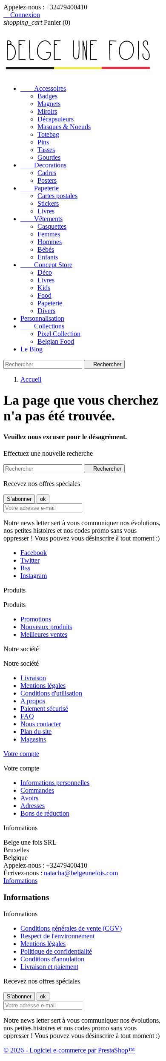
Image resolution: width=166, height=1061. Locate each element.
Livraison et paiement (49, 966)
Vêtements (41, 218)
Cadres (46, 172)
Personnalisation (42, 318)
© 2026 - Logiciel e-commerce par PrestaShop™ (69, 1050)
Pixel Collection (58, 333)
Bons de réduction (44, 813)
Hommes (49, 241)
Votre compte (21, 753)
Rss (25, 568)
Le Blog (31, 349)
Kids (43, 287)
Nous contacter (40, 723)
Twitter (30, 560)
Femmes (48, 234)
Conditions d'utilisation (51, 693)
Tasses (46, 149)
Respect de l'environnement (57, 936)
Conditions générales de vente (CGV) (71, 928)
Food (44, 295)
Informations (20, 880)
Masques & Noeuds (64, 126)
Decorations (43, 165)
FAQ (27, 716)
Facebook (33, 552)
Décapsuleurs (55, 119)
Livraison (33, 677)
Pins (43, 142)
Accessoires (43, 88)
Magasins (33, 739)
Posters (47, 180)
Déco (44, 272)
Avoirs (29, 798)
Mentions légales (43, 685)
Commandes (37, 790)
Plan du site (36, 731)
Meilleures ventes (43, 634)
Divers (46, 310)
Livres (45, 211)
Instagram (33, 575)
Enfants (47, 257)
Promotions (35, 619)
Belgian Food (55, 341)
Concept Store (46, 264)
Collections (42, 326)
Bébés (45, 249)
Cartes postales (57, 195)
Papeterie (39, 188)
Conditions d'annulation (52, 959)
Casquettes (51, 226)
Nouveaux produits (46, 626)
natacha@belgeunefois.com (81, 873)
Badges (47, 96)
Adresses (32, 805)
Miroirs (47, 111)
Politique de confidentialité (56, 951)
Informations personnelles (54, 782)
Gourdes (48, 157)
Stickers (48, 203)
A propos (32, 700)
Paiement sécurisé (44, 708)
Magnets (48, 103)
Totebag (48, 134)
